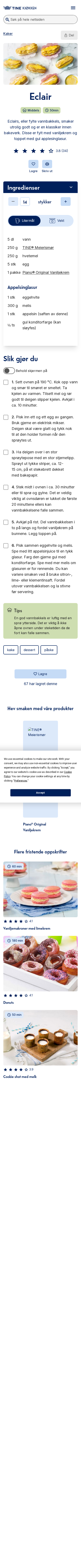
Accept (40, 792)
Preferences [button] (20, 780)
